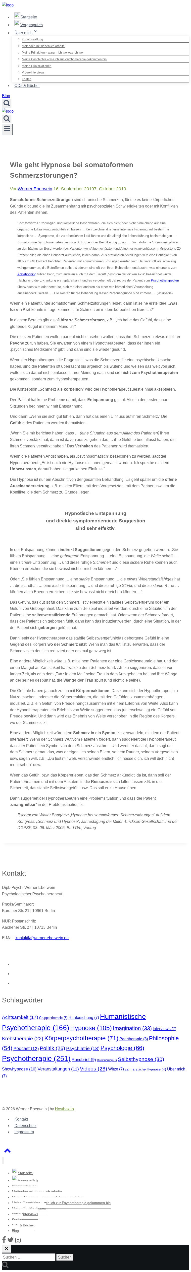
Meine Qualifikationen (36, 66)
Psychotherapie (36, 1058)
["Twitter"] (10, 1242)
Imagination (132, 1028)
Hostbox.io (64, 1109)
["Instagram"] (18, 1242)
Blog (6, 96)
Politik (52, 1048)
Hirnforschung (83, 1017)
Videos (93, 1068)
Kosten (26, 79)
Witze (116, 1069)
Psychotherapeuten (165, 280)
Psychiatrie (82, 1048)
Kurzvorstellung (32, 39)
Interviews (164, 1029)
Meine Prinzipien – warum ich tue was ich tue (52, 53)
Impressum (24, 1132)
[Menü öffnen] (7, 129)
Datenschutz (25, 1126)
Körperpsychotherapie (81, 1038)
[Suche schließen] (6, 1249)
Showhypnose (19, 1068)
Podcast (26, 1048)
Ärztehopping (26, 274)
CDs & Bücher (27, 85)
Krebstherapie (22, 1038)
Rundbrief (84, 1059)
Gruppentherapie (53, 1018)
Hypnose (91, 1028)
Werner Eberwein (35, 188)
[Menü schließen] (3, 1160)
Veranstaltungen (58, 1068)
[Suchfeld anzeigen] (6, 103)
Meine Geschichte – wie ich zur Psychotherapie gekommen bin (64, 59)
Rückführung (107, 1060)
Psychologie (122, 1048)
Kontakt (21, 1119)
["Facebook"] (4, 1242)
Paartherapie (133, 1039)
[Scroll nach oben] (7, 1151)
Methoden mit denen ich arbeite (43, 46)
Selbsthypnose (141, 1059)
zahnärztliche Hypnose (145, 1069)
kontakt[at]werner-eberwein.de (42, 938)
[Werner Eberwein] (8, 5)
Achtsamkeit (20, 1017)
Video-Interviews (33, 72)
